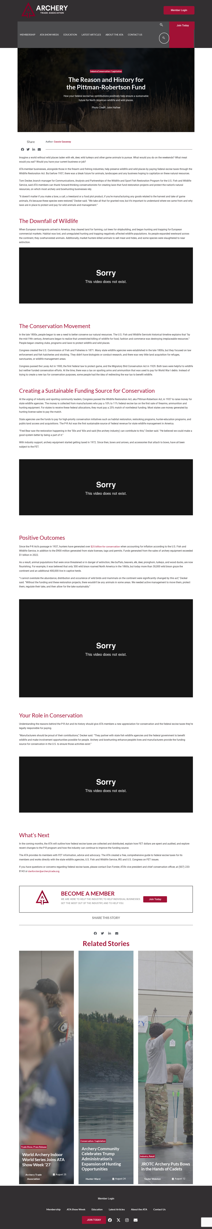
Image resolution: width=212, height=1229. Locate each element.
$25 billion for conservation (105, 546)
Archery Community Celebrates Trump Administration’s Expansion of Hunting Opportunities (101, 1159)
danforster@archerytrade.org (43, 871)
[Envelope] (135, 1220)
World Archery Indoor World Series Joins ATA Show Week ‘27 (43, 1159)
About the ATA (114, 34)
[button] (161, 25)
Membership (27, 34)
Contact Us (135, 34)
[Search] (163, 38)
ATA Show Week (49, 34)
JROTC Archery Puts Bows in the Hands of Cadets (165, 1166)
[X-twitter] (118, 1220)
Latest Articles (91, 34)
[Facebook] (110, 1220)
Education (70, 34)
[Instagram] (127, 1220)
